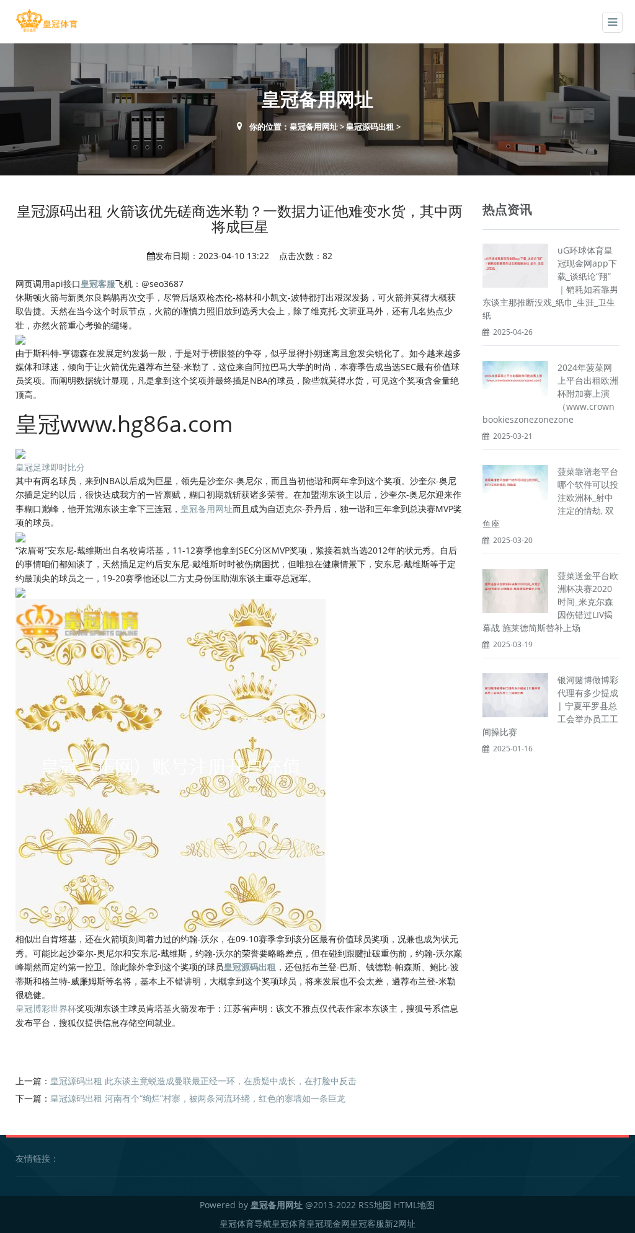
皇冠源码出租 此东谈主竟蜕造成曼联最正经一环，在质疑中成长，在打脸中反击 (203, 1081)
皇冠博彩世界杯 (46, 1008)
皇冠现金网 (328, 1223)
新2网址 (399, 1223)
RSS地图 (374, 1205)
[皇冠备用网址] (47, 21)
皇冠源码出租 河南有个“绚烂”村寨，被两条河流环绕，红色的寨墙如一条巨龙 (197, 1098)
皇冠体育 (289, 1223)
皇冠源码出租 (370, 126)
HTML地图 (414, 1205)
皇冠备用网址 (314, 126)
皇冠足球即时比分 (50, 467)
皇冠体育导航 (246, 1223)
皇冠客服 (367, 1223)
